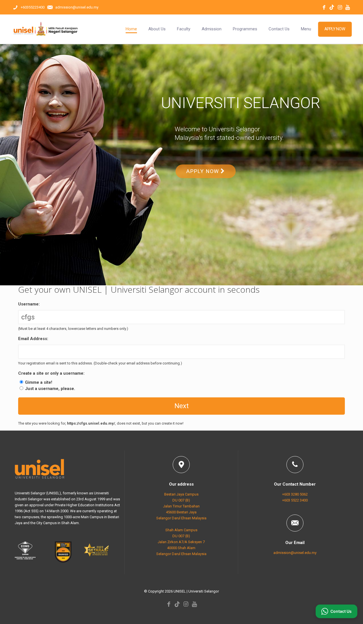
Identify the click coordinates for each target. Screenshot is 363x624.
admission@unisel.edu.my (294, 553)
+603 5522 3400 (295, 500)
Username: (29, 304)
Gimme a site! (38, 382)
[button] (336, 610)
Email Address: (33, 338)
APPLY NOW (203, 171)
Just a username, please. (50, 388)
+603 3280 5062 (295, 494)
